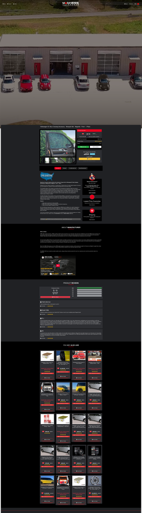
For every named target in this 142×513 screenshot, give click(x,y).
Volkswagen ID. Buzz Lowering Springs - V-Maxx (47, 426)
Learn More (92, 154)
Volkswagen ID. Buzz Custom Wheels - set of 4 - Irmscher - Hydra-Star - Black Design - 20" (63, 363)
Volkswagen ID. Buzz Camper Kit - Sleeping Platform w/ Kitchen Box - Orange (63, 488)
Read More (91, 205)
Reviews (64, 168)
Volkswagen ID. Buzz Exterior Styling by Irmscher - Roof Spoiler (78, 394)
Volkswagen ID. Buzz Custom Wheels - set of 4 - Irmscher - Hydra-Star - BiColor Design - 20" (94, 488)
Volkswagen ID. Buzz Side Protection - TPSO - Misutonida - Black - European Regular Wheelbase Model (94, 394)
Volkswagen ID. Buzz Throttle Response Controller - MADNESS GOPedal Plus (79, 458)
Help (126, 3)
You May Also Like (72, 168)
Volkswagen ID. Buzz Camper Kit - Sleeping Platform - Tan (47, 363)
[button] (74, 143)
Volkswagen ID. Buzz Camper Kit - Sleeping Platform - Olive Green (63, 426)
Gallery (15, 3)
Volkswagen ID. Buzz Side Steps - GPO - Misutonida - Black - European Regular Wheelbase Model (47, 458)
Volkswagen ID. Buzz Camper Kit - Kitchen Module (79, 363)
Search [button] (131, 3)
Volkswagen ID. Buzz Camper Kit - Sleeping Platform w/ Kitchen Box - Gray (47, 394)
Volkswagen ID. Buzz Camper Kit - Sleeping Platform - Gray (79, 488)
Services (9, 3)
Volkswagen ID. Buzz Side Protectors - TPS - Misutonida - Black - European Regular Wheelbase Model (63, 458)
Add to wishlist (95, 146)
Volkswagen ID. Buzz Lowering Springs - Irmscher (63, 394)
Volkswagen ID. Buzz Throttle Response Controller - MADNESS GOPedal (95, 458)
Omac (100, 143)
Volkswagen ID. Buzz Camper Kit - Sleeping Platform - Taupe (95, 363)
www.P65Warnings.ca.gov (67, 219)
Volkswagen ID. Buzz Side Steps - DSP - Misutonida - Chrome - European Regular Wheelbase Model (94, 426)
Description (58, 168)
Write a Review (55, 297)
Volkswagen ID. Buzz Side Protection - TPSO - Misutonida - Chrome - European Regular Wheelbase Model (78, 426)
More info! (99, 139)
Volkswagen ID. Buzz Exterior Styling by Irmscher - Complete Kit (47, 488)
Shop (4, 3)
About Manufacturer (82, 168)
